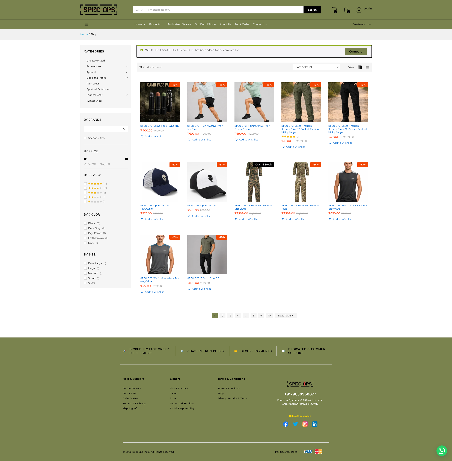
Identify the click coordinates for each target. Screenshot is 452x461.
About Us (225, 24)
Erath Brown (96, 238)
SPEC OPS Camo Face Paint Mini (159, 125)
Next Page (285, 315)
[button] (147, 118)
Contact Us (260, 24)
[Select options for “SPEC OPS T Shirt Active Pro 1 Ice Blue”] (194, 118)
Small (91, 278)
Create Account (362, 24)
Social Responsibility (182, 408)
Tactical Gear (95, 94)
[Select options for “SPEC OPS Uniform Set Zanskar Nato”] (288, 198)
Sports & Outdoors (98, 89)
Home (138, 24)
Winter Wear (94, 100)
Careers (174, 393)
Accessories (94, 66)
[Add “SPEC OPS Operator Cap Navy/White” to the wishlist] (163, 198)
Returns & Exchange (134, 403)
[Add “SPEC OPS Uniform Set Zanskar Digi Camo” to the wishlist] (257, 198)
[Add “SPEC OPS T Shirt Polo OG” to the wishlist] (210, 271)
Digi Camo (95, 233)
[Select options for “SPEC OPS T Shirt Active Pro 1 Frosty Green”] (241, 118)
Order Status (130, 398)
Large (91, 268)
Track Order (242, 24)
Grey (91, 243)
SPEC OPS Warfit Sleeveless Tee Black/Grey (347, 207)
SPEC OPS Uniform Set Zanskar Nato (300, 207)
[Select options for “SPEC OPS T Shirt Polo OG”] (194, 271)
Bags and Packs (96, 77)
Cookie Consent (132, 388)
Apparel (91, 72)
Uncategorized (96, 60)
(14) (97, 184)
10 (269, 315)
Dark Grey (94, 228)
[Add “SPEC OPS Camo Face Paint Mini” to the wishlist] (163, 118)
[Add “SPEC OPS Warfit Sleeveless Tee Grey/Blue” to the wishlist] (163, 271)
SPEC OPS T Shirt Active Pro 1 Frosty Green (252, 127)
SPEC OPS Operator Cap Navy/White (155, 207)
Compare (355, 51)
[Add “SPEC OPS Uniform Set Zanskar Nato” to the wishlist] (304, 198)
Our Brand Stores (205, 24)
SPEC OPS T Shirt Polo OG (203, 278)
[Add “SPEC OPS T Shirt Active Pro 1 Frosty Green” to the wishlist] (257, 118)
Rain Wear (93, 83)
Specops (93, 138)
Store (173, 398)
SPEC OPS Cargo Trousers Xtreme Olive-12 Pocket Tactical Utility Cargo (300, 129)
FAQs (221, 393)
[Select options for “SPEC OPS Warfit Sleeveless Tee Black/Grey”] (335, 198)
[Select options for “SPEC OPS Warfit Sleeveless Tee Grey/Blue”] (147, 271)
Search (312, 9)
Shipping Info (130, 408)
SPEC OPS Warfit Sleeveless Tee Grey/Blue (159, 280)
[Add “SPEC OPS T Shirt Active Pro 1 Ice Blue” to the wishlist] (210, 118)
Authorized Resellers (182, 403)
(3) (97, 193)
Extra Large (95, 263)
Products (154, 24)
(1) (96, 197)
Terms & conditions (229, 388)
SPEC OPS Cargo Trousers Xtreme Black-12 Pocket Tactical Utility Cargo (347, 129)
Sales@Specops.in (300, 416)
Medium (93, 273)
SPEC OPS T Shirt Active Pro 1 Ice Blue (205, 127)
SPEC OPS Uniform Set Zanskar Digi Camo (253, 207)
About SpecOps (179, 388)
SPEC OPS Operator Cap (201, 205)
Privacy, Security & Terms (233, 398)
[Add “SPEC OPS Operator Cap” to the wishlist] (210, 198)
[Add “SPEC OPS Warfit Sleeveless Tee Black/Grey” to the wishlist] (351, 198)
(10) (97, 188)
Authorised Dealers (179, 24)
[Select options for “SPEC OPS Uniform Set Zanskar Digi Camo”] (241, 198)
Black (91, 223)
